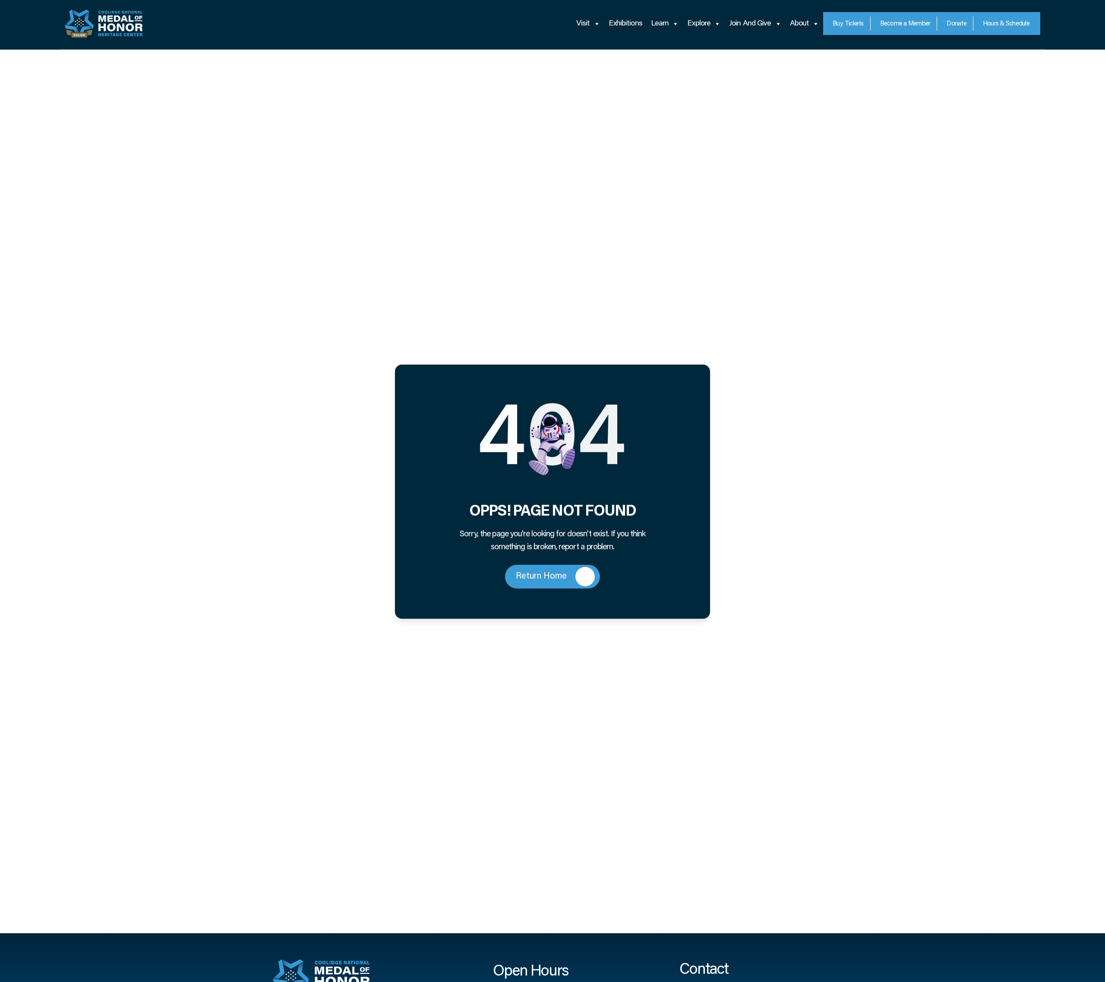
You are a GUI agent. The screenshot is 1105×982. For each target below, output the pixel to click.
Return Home (541, 576)
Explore (698, 24)
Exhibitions (625, 24)
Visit (583, 24)
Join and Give (750, 24)
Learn (660, 24)
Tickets (848, 24)
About (799, 24)
